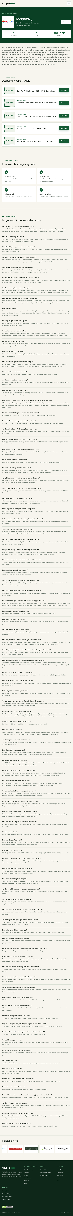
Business (9, 13)
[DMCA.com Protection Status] (7, 1207)
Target (26, 1175)
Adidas (26, 1183)
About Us (59, 1170)
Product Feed (44, 1170)
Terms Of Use (6, 1191)
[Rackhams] (13, 1149)
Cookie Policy (6, 1199)
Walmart (26, 1172)
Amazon (26, 1180)
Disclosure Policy (7, 1196)
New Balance (28, 1178)
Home (4, 13)
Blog (58, 1180)
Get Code (64, 90)
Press (58, 1178)
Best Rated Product (45, 1172)
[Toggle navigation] (69, 3)
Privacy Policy (6, 1193)
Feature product (44, 1175)
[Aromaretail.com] (28, 1149)
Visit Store (66, 22)
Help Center (60, 1175)
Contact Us (60, 1172)
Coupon (8, 3)
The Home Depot (29, 1170)
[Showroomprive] (44, 1149)
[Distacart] (60, 1149)
